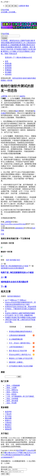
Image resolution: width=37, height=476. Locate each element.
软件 (17, 111)
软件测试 (13, 260)
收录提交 (8, 427)
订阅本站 (8, 422)
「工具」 (8, 396)
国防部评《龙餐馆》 (22, 47)
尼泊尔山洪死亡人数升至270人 (20, 354)
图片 (9, 28)
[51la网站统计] (13, 457)
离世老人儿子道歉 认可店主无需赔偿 (16, 51)
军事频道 (8, 70)
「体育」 (8, 401)
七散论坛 (15, 392)
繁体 (27, 6)
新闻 (19, 28)
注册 (20, 6)
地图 (15, 28)
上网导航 (4, 96)
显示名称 (4, 469)
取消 (3, 474)
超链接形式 (20, 228)
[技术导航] (5, 10)
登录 (23, 6)
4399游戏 (15, 398)
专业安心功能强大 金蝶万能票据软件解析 (20, 313)
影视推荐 (8, 66)
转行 (18, 260)
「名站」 (8, 398)
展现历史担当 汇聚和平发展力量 (21, 40)
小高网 (14, 388)
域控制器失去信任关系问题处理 (12, 268)
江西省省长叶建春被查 (17, 335)
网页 (2, 28)
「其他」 (8, 385)
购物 (28, 28)
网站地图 (8, 418)
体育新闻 (8, 68)
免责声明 (8, 412)
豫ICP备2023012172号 (28, 452)
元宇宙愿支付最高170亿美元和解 (21, 366)
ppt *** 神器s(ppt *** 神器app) (15, 300)
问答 (22, 28)
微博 (25, 28)
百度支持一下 (10, 57)
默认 (16, 6)
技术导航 (20, 450)
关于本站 (8, 416)
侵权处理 (8, 429)
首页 (6, 61)
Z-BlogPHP (30, 450)
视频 (12, 28)
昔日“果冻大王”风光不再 (18, 351)
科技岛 (14, 394)
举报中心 (8, 420)
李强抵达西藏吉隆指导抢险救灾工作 (22, 331)
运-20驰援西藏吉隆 (15, 45)
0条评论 (22, 96)
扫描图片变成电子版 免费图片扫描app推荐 (20, 317)
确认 (7, 474)
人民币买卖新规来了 (16, 347)
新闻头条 (8, 63)
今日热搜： (5, 40)
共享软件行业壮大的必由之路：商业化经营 (20, 306)
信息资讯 (8, 74)
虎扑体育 (15, 401)
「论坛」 (8, 390)
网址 (2, 471)
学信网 (14, 403)
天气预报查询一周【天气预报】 (23, 396)
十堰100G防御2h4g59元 (23, 57)
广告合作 (8, 414)
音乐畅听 (8, 72)
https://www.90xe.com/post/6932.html (13, 224)
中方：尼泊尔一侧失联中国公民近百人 (23, 343)
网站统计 (8, 425)
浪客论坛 (15, 390)
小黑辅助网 (16, 385)
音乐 (5, 28)
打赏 (2, 234)
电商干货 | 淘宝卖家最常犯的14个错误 (14, 266)
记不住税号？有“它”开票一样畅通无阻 (19, 315)
